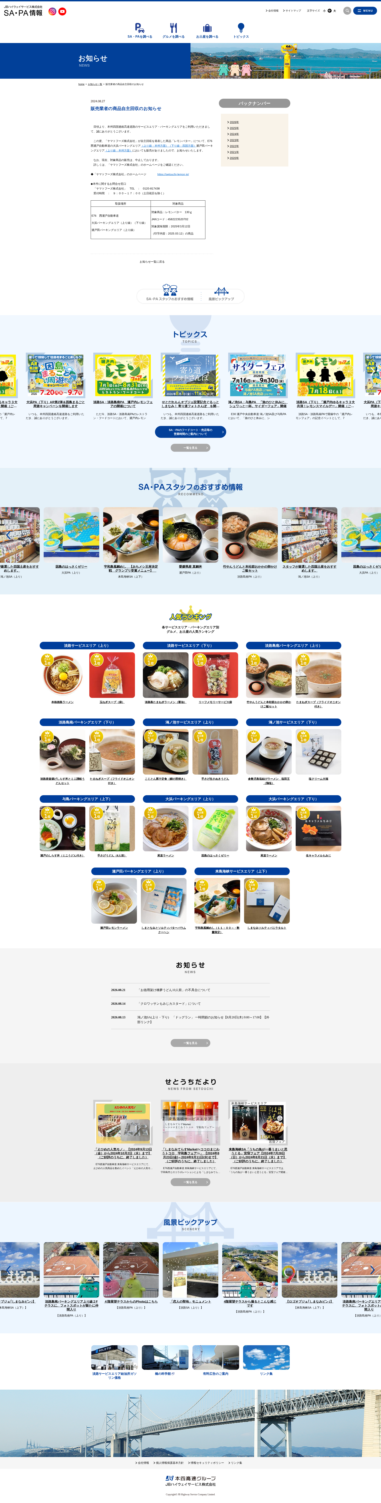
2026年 (234, 122)
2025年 (234, 128)
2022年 (234, 146)
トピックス (241, 36)
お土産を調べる (207, 36)
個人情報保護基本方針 (170, 1462)
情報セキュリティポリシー (207, 1462)
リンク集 (236, 1462)
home (81, 84)
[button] (372, 371)
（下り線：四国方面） (182, 145)
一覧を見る (190, 447)
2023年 (234, 140)
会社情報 (273, 10)
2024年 (234, 134)
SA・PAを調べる (140, 36)
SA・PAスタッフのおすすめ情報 (170, 296)
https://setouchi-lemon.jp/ (173, 174)
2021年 (234, 152)
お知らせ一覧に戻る (152, 261)
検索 (347, 11)
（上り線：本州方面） (154, 145)
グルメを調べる (174, 36)
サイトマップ (293, 10)
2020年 (234, 158)
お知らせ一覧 (95, 84)
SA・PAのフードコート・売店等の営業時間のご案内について (190, 431)
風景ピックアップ (221, 296)
